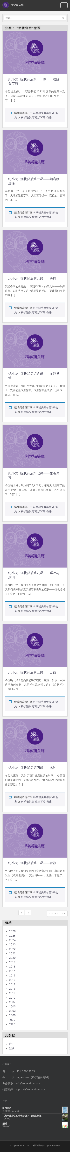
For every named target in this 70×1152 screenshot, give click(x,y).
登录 (11, 1048)
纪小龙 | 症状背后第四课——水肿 (32, 767)
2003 (12, 1010)
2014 (12, 984)
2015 (12, 979)
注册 (11, 1043)
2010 (12, 997)
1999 (12, 1019)
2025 (12, 935)
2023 (12, 944)
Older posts (56, 913)
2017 (12, 971)
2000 (12, 1015)
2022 (12, 949)
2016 (12, 975)
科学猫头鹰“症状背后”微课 (36, 117)
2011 (12, 993)
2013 (12, 988)
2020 (12, 957)
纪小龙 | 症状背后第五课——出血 (32, 672)
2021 (12, 953)
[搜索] (63, 18)
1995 (12, 1024)
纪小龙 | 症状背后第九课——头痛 (32, 278)
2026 (12, 931)
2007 (12, 1002)
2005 (12, 1006)
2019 (12, 962)
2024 (12, 940)
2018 (12, 966)
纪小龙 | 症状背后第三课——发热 (32, 863)
